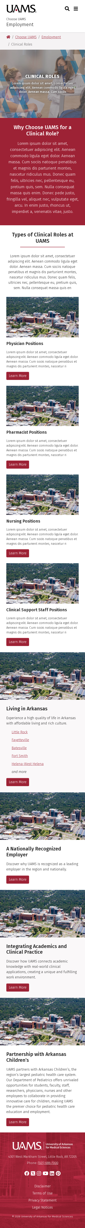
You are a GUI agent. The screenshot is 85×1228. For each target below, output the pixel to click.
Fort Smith (20, 756)
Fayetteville (20, 740)
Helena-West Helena (28, 764)
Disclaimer (42, 1186)
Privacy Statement (42, 1200)
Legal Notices (42, 1207)
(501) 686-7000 (48, 1163)
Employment (19, 24)
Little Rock (20, 732)
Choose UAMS (16, 19)
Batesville (19, 748)
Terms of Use (42, 1193)
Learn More (17, 376)
